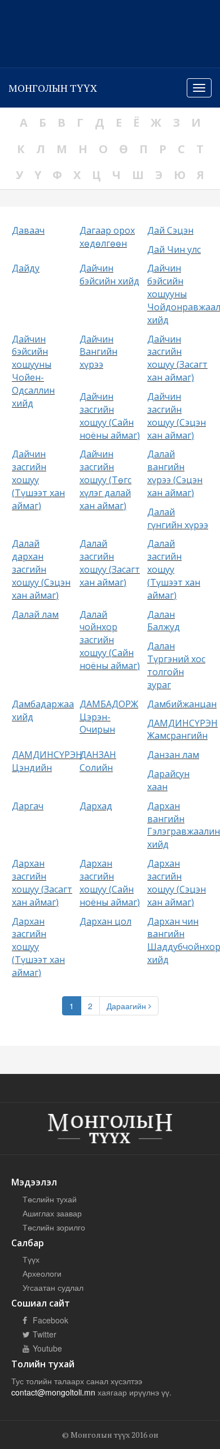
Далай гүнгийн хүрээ (177, 518)
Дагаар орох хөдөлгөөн (107, 236)
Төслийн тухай (50, 1199)
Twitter (43, 1334)
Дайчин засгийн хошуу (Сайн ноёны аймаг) (110, 416)
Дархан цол (105, 921)
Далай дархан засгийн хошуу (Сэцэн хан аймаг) (41, 569)
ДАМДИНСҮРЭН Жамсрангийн (182, 729)
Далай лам (35, 614)
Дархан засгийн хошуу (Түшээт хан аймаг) (38, 947)
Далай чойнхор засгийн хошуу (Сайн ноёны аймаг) (110, 640)
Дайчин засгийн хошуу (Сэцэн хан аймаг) (176, 416)
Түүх (31, 1259)
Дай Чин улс (174, 249)
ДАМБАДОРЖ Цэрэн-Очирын (109, 717)
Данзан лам (173, 754)
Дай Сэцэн (170, 230)
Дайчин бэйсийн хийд (109, 274)
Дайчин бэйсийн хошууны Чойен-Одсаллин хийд (33, 371)
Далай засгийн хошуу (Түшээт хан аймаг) (173, 569)
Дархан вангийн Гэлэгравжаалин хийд (183, 825)
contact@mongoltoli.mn (53, 1392)
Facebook (49, 1320)
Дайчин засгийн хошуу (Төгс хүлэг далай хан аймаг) (105, 479)
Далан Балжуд (163, 621)
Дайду (25, 268)
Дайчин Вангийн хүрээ (98, 352)
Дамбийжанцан (182, 704)
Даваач (28, 230)
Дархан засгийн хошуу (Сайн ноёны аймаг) (110, 882)
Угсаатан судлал (53, 1287)
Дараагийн (127, 1005)
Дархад (96, 806)
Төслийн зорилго (54, 1227)
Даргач (27, 806)
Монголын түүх (52, 88)
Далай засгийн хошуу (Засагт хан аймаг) (110, 562)
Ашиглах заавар (52, 1213)
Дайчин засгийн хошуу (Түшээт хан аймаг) (38, 479)
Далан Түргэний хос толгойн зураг (176, 665)
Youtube (46, 1348)
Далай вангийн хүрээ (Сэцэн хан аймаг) (175, 473)
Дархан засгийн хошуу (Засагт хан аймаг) (42, 882)
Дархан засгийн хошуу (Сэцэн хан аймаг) (176, 882)
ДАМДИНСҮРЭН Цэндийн (47, 761)
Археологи (42, 1273)
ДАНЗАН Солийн (98, 761)
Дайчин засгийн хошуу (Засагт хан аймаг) (177, 358)
